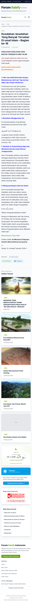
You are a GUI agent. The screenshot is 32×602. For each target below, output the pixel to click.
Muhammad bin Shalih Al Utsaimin (14, 519)
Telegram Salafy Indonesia (11, 556)
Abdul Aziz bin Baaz (10, 512)
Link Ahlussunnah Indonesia (9, 573)
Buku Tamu (4, 567)
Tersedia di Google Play (17, 501)
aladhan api (19, 463)
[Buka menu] (29, 17)
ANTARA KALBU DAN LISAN (13, 1)
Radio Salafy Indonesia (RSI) (9, 570)
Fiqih (8, 24)
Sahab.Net (7, 529)
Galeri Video (4, 576)
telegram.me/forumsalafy (15, 483)
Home (2, 24)
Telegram (19, 261)
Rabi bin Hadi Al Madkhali (12, 526)
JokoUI (21, 598)
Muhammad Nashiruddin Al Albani (14, 516)
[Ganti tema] (25, 17)
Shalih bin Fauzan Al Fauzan (12, 523)
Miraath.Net (7, 533)
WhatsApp (8, 261)
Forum (6, 17)
